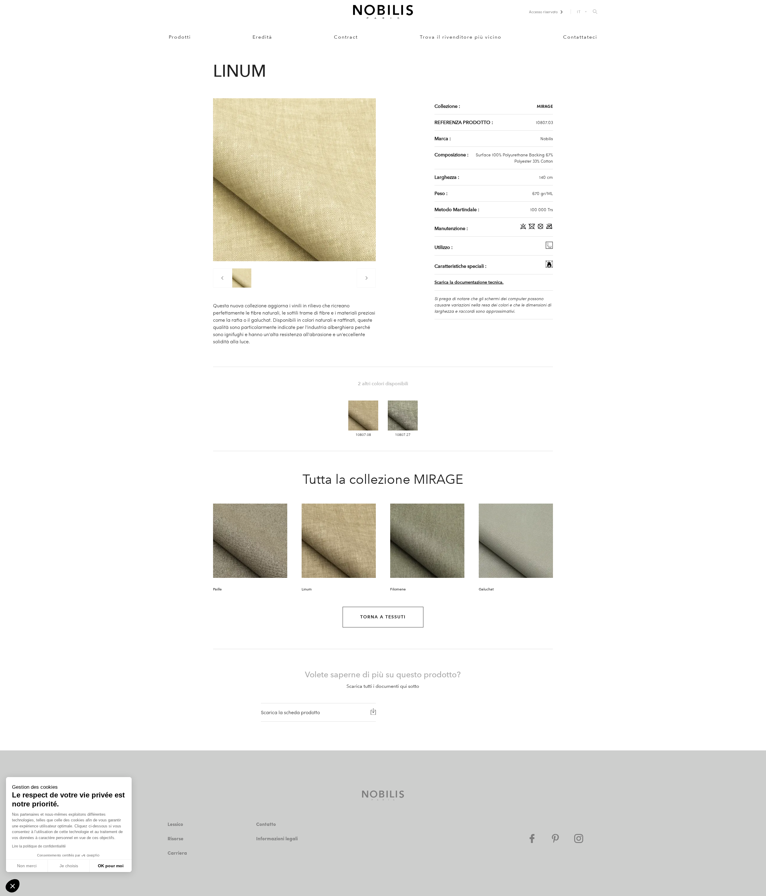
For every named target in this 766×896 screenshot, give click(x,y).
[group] (241, 278)
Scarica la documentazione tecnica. (469, 282)
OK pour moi (111, 865)
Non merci (27, 865)
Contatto (266, 824)
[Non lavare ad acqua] (532, 228)
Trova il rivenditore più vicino (460, 37)
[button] (12, 886)
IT (579, 11)
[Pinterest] (555, 838)
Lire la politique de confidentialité (39, 846)
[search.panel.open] (595, 12)
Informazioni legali (277, 838)
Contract (346, 37)
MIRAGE (545, 106)
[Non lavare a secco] (541, 228)
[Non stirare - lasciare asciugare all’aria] (549, 228)
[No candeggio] (523, 228)
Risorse (175, 838)
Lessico (175, 824)
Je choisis (69, 865)
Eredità (262, 37)
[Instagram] (578, 838)
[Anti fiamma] (549, 266)
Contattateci (580, 37)
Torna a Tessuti (383, 617)
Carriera (177, 852)
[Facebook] (532, 838)
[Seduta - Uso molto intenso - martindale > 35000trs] (549, 247)
